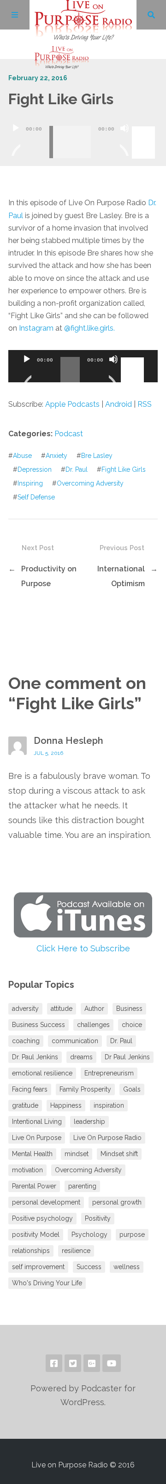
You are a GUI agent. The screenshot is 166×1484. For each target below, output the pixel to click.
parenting (82, 1186)
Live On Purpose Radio (107, 1137)
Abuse (22, 455)
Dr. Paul (76, 469)
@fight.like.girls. (89, 328)
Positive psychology (42, 1218)
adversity (25, 1008)
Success (89, 1266)
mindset (77, 1154)
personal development (46, 1202)
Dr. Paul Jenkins (35, 1057)
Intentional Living (37, 1121)
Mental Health (32, 1154)
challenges (93, 1024)
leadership (89, 1121)
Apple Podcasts (72, 404)
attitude (61, 1008)
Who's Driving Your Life (47, 1283)
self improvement (38, 1266)
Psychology (89, 1234)
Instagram (36, 328)
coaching (26, 1041)
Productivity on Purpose (49, 576)
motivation (27, 1170)
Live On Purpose (36, 1137)
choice (132, 1024)
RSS (144, 404)
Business (129, 1008)
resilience (76, 1250)
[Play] (15, 140)
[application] (83, 135)
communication (75, 1041)
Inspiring (30, 483)
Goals (132, 1089)
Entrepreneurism (109, 1073)
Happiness (66, 1105)
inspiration (109, 1105)
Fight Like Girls (123, 469)
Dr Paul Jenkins (127, 1057)
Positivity (98, 1218)
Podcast (68, 433)
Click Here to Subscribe (83, 948)
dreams (81, 1057)
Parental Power (34, 1186)
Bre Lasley (97, 455)
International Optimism (121, 576)
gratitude (25, 1105)
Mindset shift (119, 1154)
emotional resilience (42, 1073)
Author (94, 1008)
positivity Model (35, 1234)
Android (118, 404)
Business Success (38, 1024)
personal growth (117, 1202)
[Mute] (124, 140)
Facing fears (29, 1089)
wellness (126, 1266)
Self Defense (36, 497)
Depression (35, 469)
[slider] (145, 127)
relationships (31, 1250)
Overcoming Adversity (90, 483)
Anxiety (56, 455)
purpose (132, 1234)
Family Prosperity (85, 1089)
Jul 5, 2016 (48, 753)
